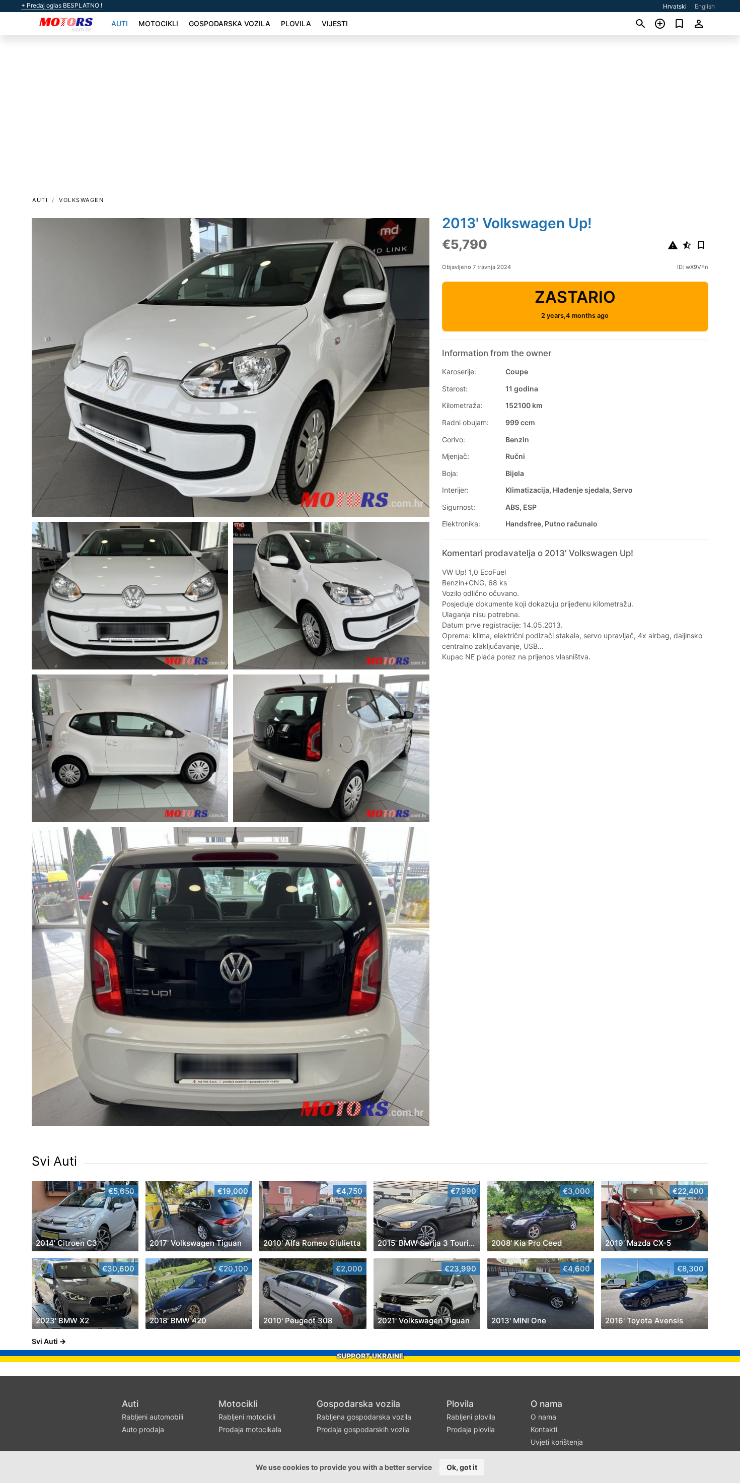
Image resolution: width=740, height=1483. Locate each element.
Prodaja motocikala (249, 1429)
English (705, 6)
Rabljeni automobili (152, 1416)
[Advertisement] (370, 118)
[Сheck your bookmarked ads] (679, 24)
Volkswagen (81, 200)
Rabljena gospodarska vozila (364, 1416)
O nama (546, 1403)
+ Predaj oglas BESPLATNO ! (61, 5)
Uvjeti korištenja (557, 1442)
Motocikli (158, 23)
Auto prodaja (143, 1429)
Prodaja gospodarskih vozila (363, 1429)
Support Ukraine (370, 1356)
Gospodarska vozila (229, 23)
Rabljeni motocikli (246, 1416)
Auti (119, 23)
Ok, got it (462, 1467)
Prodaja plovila (471, 1429)
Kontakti (544, 1429)
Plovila (296, 23)
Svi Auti (54, 1161)
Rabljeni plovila (471, 1416)
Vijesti (335, 23)
